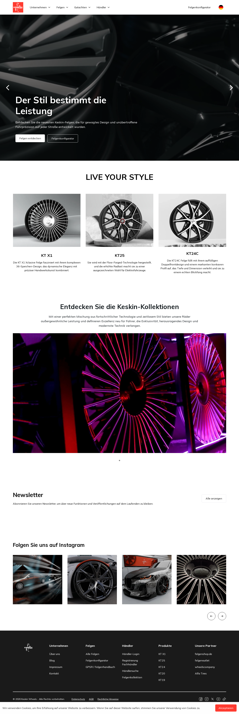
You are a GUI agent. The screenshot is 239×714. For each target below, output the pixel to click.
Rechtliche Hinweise (108, 699)
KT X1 (162, 654)
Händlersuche (130, 670)
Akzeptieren (226, 708)
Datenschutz (78, 699)
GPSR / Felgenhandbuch (100, 667)
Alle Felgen (92, 654)
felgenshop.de (203, 654)
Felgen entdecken (30, 138)
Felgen (60, 7)
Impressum (55, 667)
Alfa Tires (201, 673)
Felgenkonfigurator (199, 7)
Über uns (54, 654)
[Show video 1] (119, 460)
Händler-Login (130, 654)
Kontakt (54, 673)
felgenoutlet (202, 660)
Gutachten (80, 7)
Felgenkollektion (132, 677)
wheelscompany (205, 667)
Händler (101, 7)
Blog (52, 660)
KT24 (162, 667)
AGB (91, 699)
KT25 (162, 660)
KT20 (162, 673)
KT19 (162, 680)
